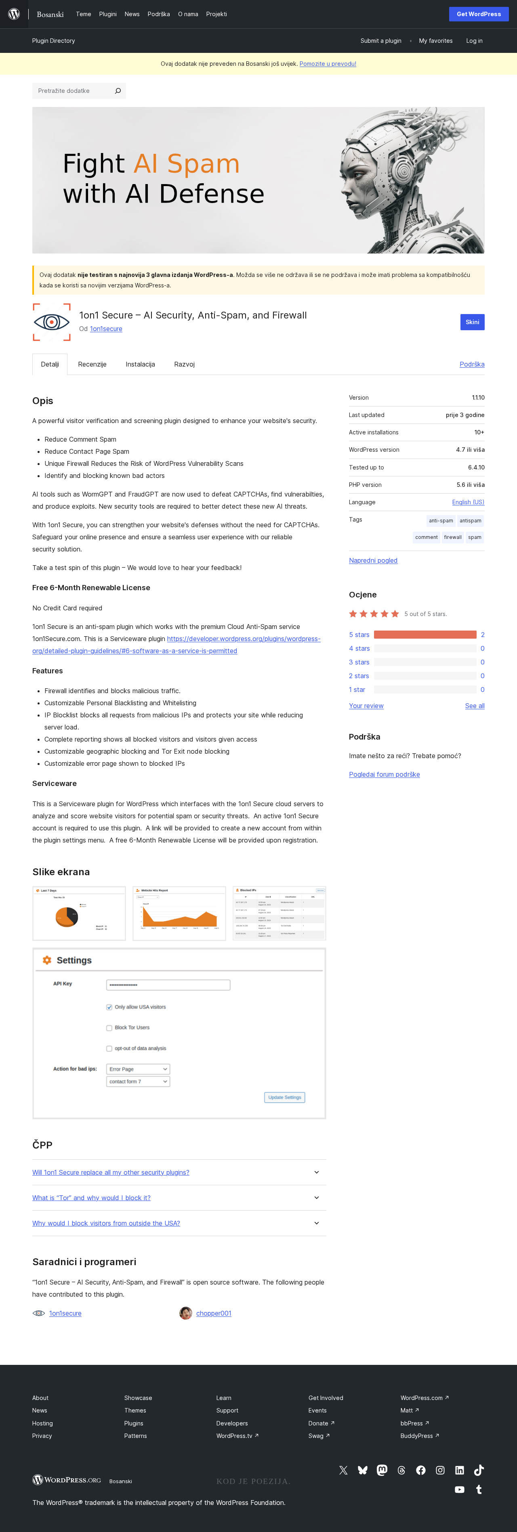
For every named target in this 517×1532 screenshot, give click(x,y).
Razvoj (184, 364)
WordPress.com (425, 1397)
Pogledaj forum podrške (384, 774)
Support (227, 1410)
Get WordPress (479, 13)
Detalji (50, 364)
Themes (135, 1410)
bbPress (415, 1423)
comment (426, 537)
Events (318, 1410)
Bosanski (120, 1481)
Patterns (135, 1435)
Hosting (42, 1423)
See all (475, 706)
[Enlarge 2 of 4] (215, 897)
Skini (472, 322)
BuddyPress (420, 1435)
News (39, 1410)
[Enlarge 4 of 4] (315, 958)
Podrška (472, 364)
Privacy (42, 1435)
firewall (453, 537)
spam (474, 537)
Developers (232, 1423)
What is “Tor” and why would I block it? (91, 1198)
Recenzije (92, 364)
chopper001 (213, 1313)
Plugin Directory (53, 40)
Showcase (138, 1397)
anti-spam (441, 521)
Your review (366, 706)
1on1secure (106, 329)
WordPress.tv (237, 1435)
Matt (410, 1410)
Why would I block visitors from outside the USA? (106, 1223)
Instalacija (140, 364)
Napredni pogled (373, 560)
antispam (470, 521)
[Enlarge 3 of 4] (315, 897)
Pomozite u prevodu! (328, 63)
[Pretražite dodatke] (118, 91)
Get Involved (326, 1397)
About (40, 1397)
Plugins (133, 1423)
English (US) (468, 502)
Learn (223, 1397)
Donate (322, 1423)
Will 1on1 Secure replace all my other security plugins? (110, 1172)
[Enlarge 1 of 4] (115, 897)
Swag (319, 1435)
